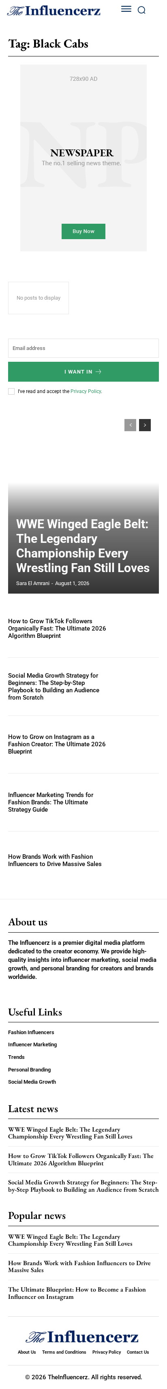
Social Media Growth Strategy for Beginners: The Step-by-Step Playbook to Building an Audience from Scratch (53, 686)
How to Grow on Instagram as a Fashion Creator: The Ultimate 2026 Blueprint (57, 744)
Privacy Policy (86, 391)
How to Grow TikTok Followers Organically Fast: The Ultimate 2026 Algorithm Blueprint (57, 628)
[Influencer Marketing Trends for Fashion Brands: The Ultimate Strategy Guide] (136, 802)
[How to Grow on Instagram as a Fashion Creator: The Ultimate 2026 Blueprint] (136, 744)
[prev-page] (130, 425)
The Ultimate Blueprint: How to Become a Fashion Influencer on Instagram (77, 1293)
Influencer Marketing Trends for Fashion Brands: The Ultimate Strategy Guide (50, 802)
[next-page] (145, 425)
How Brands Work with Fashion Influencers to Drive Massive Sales (55, 860)
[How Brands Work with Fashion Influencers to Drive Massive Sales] (136, 860)
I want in (78, 372)
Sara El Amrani (32, 583)
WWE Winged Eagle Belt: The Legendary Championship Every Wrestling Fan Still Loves (83, 546)
